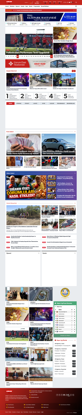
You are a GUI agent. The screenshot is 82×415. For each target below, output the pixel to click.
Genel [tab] (10, 103)
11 (28, 56)
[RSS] (73, 395)
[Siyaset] (38, 253)
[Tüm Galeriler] (75, 131)
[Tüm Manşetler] (75, 203)
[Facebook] (57, 395)
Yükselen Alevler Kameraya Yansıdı (38, 383)
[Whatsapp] (71, 395)
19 (47, 56)
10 (26, 56)
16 (40, 56)
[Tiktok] (66, 395)
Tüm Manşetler (11, 407)
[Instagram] (62, 395)
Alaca (31, 382)
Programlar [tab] (61, 103)
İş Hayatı (18, 412)
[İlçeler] (75, 253)
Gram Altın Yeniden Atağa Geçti (14, 323)
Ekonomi (34, 412)
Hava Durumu (11, 404)
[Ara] (76, 2)
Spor (26, 6)
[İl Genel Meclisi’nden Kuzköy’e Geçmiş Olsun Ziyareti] (41, 334)
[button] (75, 10)
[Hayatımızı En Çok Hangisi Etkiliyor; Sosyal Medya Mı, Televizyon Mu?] (51, 177)
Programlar (37, 6)
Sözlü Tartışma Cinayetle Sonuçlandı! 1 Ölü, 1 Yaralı (57, 97)
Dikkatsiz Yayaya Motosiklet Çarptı (38, 88)
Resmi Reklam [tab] (71, 103)
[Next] (69, 395)
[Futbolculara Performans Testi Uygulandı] (17, 334)
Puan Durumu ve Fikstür (65, 404)
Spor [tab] (43, 103)
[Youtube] (64, 395)
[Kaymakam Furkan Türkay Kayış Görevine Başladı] (17, 374)
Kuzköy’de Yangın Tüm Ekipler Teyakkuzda (63, 88)
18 (44, 56)
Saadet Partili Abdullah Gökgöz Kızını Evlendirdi (59, 242)
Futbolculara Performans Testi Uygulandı (16, 343)
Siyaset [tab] (27, 103)
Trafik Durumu (46, 404)
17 (42, 56)
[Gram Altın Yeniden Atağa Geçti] (17, 314)
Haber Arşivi (45, 407)
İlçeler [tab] (52, 103)
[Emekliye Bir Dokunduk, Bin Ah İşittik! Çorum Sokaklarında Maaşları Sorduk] (51, 196)
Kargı (7, 382)
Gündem (12, 6)
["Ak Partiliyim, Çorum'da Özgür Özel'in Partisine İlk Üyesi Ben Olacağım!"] (51, 184)
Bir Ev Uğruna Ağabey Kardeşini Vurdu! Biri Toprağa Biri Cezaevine (29, 97)
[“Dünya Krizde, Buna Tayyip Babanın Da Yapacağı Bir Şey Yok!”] (51, 190)
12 (31, 56)
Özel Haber (26, 412)
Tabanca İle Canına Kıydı (71, 97)
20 (49, 56)
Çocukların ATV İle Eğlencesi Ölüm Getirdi (42, 97)
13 (33, 56)
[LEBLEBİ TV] (9, 2)
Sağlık (42, 412)
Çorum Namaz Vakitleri (30, 404)
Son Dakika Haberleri (29, 407)
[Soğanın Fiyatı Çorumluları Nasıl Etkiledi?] (26, 187)
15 (38, 56)
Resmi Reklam (45, 6)
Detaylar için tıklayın (65, 335)
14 (35, 56)
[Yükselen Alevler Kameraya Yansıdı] (41, 374)
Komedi (30, 412)
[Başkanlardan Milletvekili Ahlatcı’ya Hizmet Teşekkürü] (17, 354)
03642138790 (34, 394)
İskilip (32, 342)
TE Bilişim (75, 412)
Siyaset (18, 6)
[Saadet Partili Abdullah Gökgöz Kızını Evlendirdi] (17, 294)
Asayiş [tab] (35, 103)
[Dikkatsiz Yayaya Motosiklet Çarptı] (41, 79)
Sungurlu (32, 302)
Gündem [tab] (18, 103)
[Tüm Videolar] (75, 173)
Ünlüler (10, 412)
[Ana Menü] (76, 6)
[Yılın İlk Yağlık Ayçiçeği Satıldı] (41, 354)
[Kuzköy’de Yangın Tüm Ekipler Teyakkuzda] (64, 79)
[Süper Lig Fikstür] (75, 340)
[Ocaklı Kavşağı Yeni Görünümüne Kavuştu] (41, 294)
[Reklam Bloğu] (41, 17)
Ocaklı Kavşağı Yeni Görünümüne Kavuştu (40, 303)
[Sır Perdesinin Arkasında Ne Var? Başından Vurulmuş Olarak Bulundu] (17, 79)
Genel (7, 6)
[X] (59, 395)
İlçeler (31, 6)
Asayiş (22, 6)
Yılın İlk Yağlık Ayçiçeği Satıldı (37, 363)
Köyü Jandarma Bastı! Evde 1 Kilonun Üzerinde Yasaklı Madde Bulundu (13, 97)
